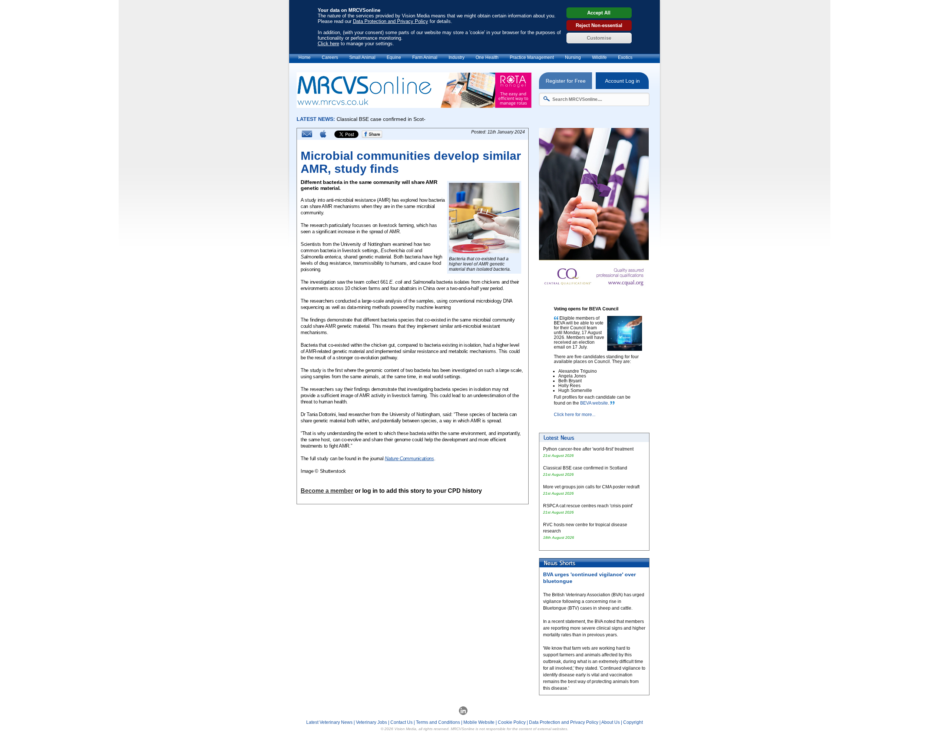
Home (304, 57)
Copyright (633, 722)
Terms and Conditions (438, 722)
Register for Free (566, 81)
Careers (330, 57)
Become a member (327, 491)
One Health (487, 57)
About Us (610, 722)
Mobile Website (479, 722)
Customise (599, 38)
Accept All (599, 13)
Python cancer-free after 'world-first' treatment (588, 449)
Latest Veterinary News (329, 722)
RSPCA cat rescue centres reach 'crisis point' (588, 505)
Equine (394, 57)
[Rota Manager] (414, 106)
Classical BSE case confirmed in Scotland (585, 468)
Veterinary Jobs (371, 722)
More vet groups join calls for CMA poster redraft (591, 486)
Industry (456, 57)
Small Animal (362, 57)
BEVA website (594, 403)
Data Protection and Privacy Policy (390, 21)
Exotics (625, 57)
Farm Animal (424, 57)
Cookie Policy (512, 722)
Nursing (573, 57)
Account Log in (622, 81)
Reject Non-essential (599, 25)
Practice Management (532, 57)
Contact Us (401, 722)
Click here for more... (574, 414)
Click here (328, 43)
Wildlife (599, 57)
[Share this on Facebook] (372, 136)
